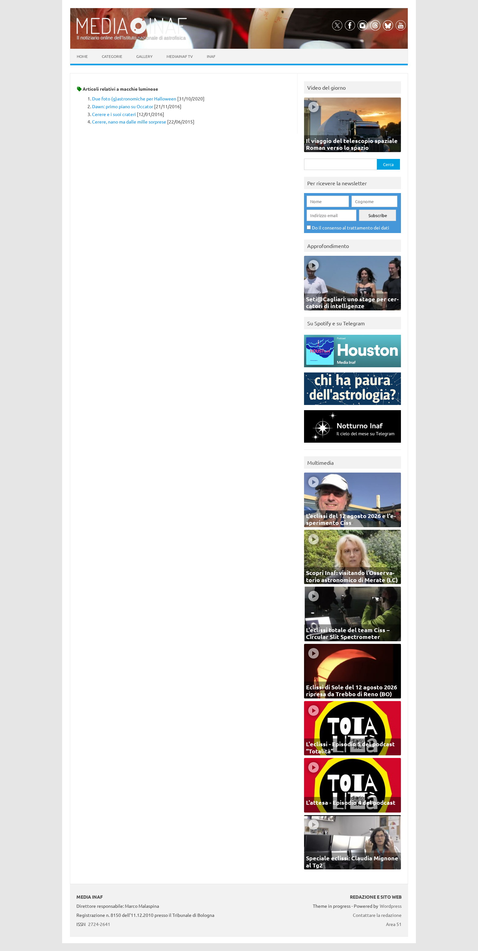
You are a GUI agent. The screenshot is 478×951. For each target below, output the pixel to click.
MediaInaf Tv (179, 56)
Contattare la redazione (377, 915)
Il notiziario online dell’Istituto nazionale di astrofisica (131, 37)
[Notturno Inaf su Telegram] (352, 444)
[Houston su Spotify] (352, 368)
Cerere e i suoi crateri (114, 114)
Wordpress (391, 906)
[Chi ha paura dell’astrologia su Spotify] (352, 406)
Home (82, 56)
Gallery (144, 56)
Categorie (112, 56)
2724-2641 (99, 924)
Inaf (211, 56)
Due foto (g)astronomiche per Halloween (134, 98)
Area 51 (394, 924)
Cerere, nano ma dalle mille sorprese (129, 121)
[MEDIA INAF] (132, 33)
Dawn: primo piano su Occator (122, 106)
